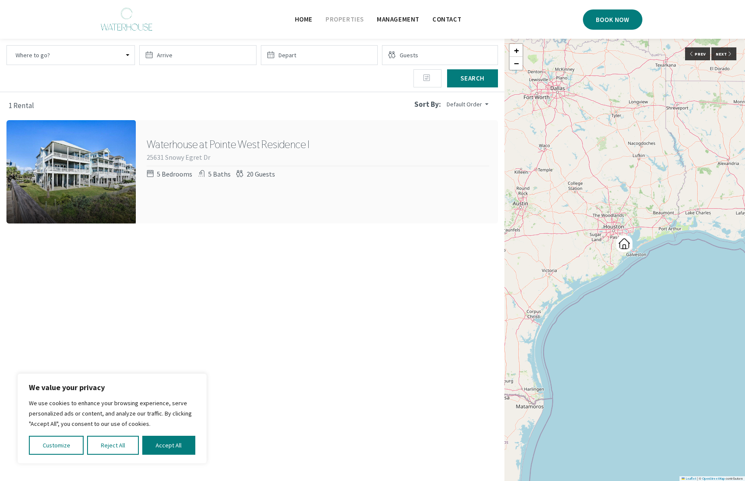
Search (472, 78)
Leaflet (690, 479)
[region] (112, 418)
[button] (624, 244)
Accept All (169, 445)
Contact (446, 19)
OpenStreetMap (713, 479)
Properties (345, 19)
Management (398, 19)
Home (304, 19)
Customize (56, 445)
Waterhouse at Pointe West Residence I (228, 144)
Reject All (113, 445)
